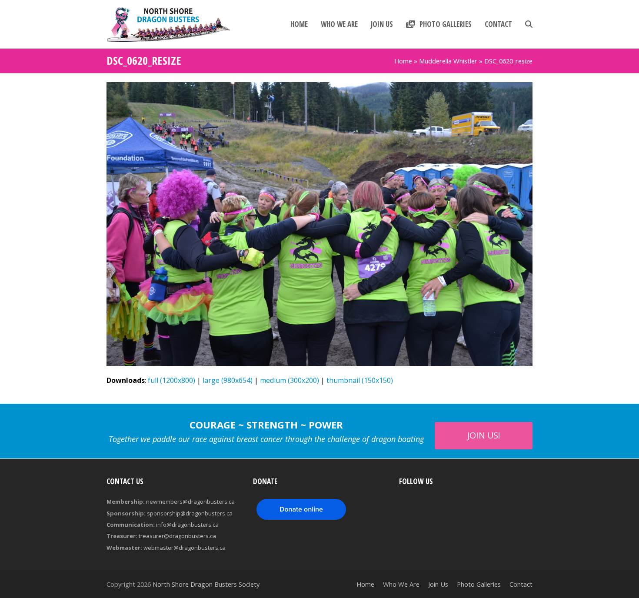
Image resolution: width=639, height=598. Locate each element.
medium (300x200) (289, 380)
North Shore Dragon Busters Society (206, 584)
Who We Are (401, 584)
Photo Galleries (479, 584)
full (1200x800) (171, 380)
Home (403, 60)
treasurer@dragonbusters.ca (177, 536)
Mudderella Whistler (448, 60)
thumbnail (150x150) (359, 380)
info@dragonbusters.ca (187, 524)
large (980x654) (228, 380)
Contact (520, 584)
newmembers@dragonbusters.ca (190, 501)
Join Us (438, 584)
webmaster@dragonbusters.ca (184, 547)
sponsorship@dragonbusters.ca (190, 513)
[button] (529, 24)
